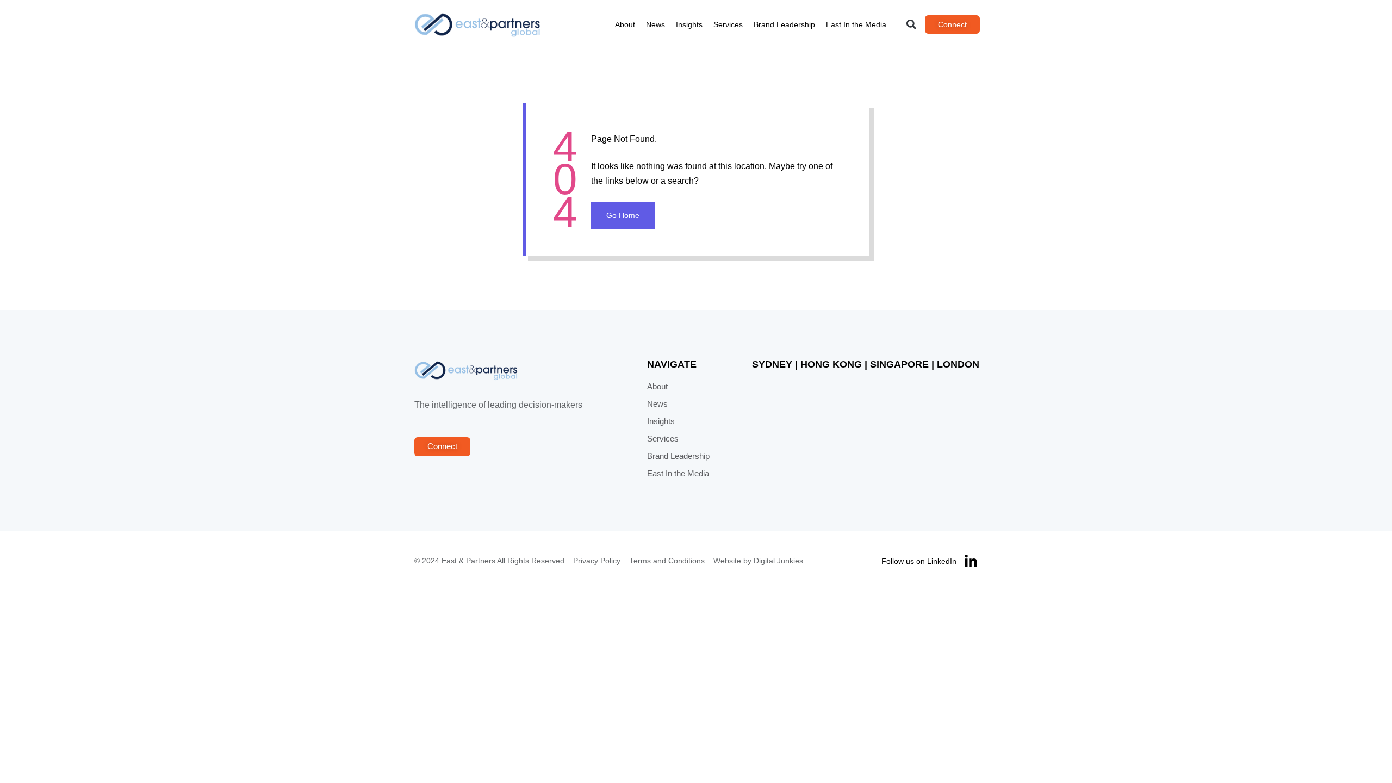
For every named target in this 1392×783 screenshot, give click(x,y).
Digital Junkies (778, 561)
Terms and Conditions (667, 561)
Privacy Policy (596, 561)
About (625, 24)
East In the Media (856, 24)
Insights (689, 24)
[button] (912, 25)
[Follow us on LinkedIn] (971, 561)
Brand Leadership (784, 24)
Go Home (622, 215)
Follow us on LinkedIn (918, 561)
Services (728, 24)
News (655, 24)
